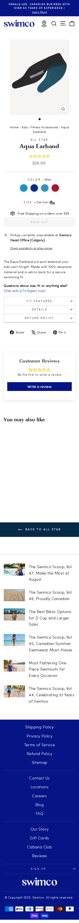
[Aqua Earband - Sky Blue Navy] (27, 482)
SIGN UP (38, 868)
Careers (39, 795)
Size (36, 202)
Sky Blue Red (44, 188)
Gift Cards (39, 837)
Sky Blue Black (23, 188)
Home (14, 127)
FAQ (39, 813)
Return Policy (39, 318)
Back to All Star (42, 529)
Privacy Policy (39, 736)
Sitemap (39, 762)
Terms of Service (39, 744)
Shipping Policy (39, 727)
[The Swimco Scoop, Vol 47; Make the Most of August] (14, 570)
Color (39, 179)
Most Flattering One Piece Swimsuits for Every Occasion (47, 669)
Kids (25, 127)
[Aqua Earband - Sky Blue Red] (22, 482)
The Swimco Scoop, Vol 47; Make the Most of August (50, 573)
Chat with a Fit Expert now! (25, 290)
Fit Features (39, 301)
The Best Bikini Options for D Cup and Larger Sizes (50, 618)
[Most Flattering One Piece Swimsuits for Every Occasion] (14, 666)
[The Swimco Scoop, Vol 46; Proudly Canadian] (14, 595)
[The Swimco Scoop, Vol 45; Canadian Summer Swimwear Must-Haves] (14, 640)
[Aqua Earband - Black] (12, 482)
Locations (39, 786)
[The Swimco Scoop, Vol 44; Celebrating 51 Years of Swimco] (14, 691)
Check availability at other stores (31, 248)
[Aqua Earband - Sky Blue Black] (7, 482)
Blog (39, 804)
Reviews (39, 855)
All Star (39, 139)
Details (39, 309)
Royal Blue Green (34, 188)
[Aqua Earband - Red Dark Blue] (17, 486)
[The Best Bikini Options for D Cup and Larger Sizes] (14, 614)
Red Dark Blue (55, 188)
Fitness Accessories (44, 127)
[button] (39, 156)
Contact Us (39, 778)
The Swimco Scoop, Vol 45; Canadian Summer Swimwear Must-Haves (50, 643)
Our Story (39, 829)
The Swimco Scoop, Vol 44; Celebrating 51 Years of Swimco (51, 694)
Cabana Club (39, 846)
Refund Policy (39, 753)
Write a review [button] (39, 386)
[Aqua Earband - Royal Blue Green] (17, 482)
